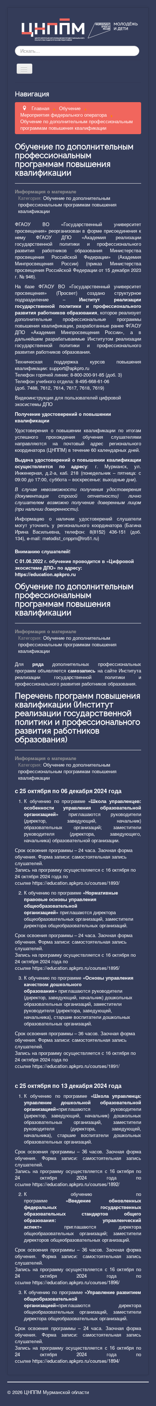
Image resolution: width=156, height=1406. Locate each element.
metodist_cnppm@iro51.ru (70, 538)
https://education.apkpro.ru (45, 574)
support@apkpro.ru (69, 368)
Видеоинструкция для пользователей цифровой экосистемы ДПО (68, 400)
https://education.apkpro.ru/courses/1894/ (76, 1360)
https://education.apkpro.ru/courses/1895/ (76, 967)
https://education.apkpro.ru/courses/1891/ (76, 1065)
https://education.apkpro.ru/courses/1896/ (76, 1282)
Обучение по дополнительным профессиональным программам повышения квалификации (74, 159)
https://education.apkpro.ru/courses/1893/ (76, 882)
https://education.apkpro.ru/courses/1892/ (76, 1184)
